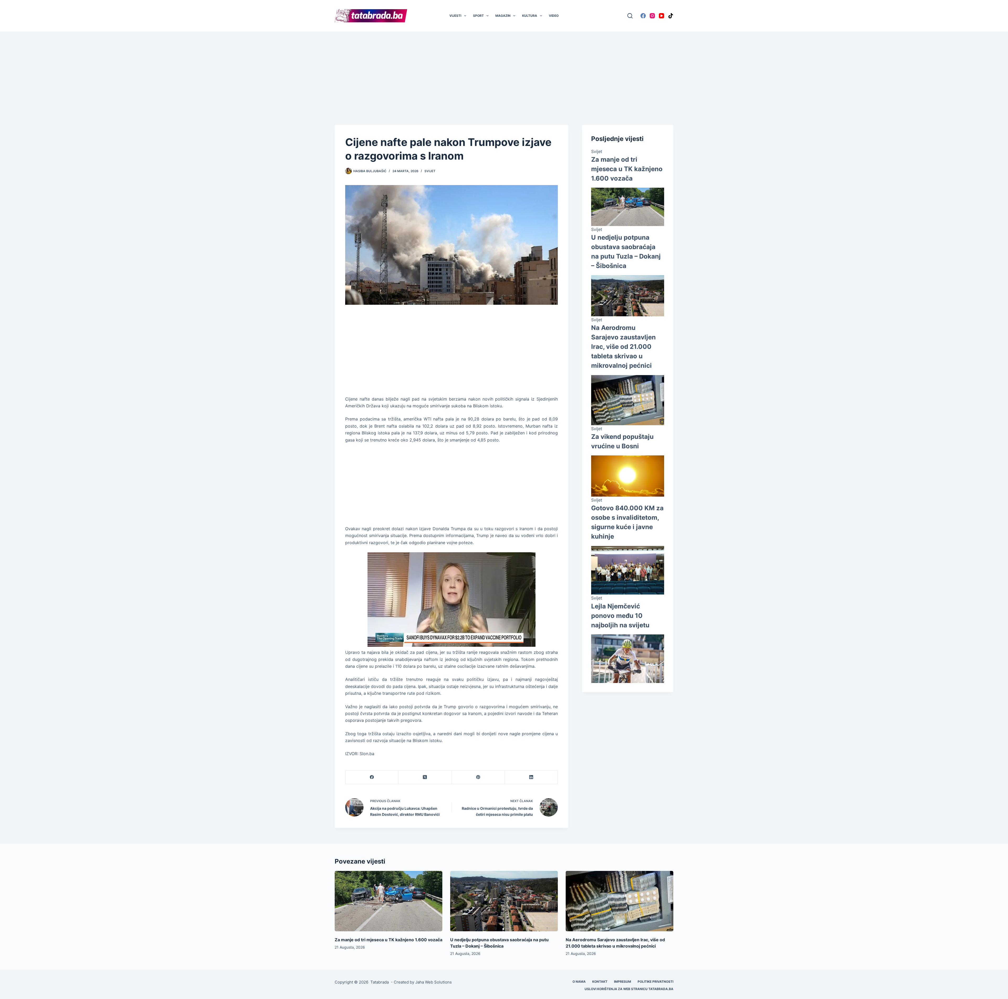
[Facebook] (643, 15)
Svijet (429, 171)
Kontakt (599, 982)
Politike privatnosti (655, 982)
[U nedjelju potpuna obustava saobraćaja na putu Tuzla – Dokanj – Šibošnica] (504, 901)
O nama (579, 982)
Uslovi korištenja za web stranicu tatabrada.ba (629, 989)
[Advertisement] (504, 70)
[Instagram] (652, 15)
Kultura (529, 16)
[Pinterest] (478, 777)
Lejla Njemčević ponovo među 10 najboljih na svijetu (620, 615)
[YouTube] (661, 15)
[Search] (630, 15)
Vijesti (455, 16)
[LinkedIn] (531, 777)
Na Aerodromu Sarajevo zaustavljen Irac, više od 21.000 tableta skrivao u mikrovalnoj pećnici (623, 347)
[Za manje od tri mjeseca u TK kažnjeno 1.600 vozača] (388, 901)
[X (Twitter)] (425, 777)
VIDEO (554, 16)
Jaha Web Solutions (433, 982)
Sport (478, 16)
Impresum (622, 982)
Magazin (503, 16)
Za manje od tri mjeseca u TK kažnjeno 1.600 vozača (627, 169)
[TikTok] (670, 15)
